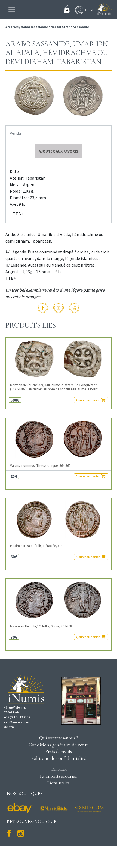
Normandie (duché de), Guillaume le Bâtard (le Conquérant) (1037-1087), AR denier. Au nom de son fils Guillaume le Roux (54, 387)
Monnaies (28, 27)
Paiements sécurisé (58, 776)
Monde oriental (49, 27)
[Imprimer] (74, 308)
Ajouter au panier (88, 400)
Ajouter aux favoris (58, 151)
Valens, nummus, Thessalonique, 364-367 (40, 466)
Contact (59, 769)
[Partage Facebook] (43, 308)
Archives (12, 27)
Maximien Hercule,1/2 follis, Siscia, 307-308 (41, 626)
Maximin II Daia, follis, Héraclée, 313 (36, 546)
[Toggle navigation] (11, 9)
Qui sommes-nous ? (58, 738)
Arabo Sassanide (76, 27)
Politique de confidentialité (58, 758)
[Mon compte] (77, 10)
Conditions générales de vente (59, 745)
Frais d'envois (58, 751)
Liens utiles (58, 783)
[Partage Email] (58, 308)
